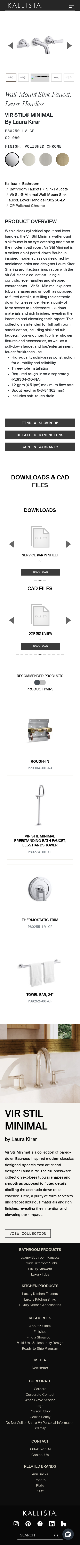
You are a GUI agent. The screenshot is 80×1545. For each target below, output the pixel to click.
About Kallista (40, 1326)
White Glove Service (40, 1400)
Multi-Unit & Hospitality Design (40, 1343)
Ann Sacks (40, 1474)
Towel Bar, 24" (40, 995)
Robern (40, 1480)
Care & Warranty (40, 447)
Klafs (40, 1485)
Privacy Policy (40, 1411)
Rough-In (40, 762)
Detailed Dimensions (40, 435)
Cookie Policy (40, 1417)
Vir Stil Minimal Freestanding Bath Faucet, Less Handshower (40, 841)
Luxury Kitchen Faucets (40, 1294)
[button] (68, 1534)
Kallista (11, 184)
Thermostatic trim (40, 920)
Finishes (40, 1332)
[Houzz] (63, 1524)
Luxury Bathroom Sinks (40, 1263)
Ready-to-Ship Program (40, 1349)
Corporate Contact (40, 1395)
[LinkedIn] (52, 1524)
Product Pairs (40, 689)
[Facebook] (40, 1523)
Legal (40, 1406)
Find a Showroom (40, 423)
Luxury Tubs (40, 1274)
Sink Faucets (57, 189)
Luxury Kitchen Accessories (40, 1305)
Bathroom (30, 184)
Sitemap (40, 1428)
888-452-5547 (40, 1449)
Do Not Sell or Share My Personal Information (40, 1423)
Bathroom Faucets (25, 189)
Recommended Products (40, 676)
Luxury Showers (40, 1269)
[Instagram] (16, 1524)
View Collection (27, 1233)
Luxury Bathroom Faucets (40, 1257)
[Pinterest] (28, 1523)
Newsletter (40, 1368)
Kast (40, 1491)
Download (40, 572)
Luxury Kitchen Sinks (40, 1299)
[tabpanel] (40, 855)
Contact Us (40, 1455)
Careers (40, 1389)
